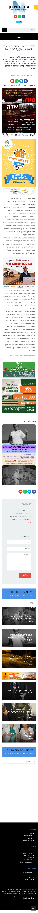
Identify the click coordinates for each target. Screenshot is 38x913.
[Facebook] (23, 16)
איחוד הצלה (28, 879)
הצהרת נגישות (27, 840)
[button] (36, 7)
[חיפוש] (4, 30)
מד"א (30, 877)
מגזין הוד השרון (27, 855)
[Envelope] (15, 16)
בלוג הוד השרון (27, 860)
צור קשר (29, 838)
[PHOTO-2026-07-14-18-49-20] (19, 272)
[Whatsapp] (19, 16)
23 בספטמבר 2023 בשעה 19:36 (22, 513)
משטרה (29, 875)
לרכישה (33, 68)
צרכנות (30, 857)
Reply (18, 510)
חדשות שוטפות (27, 853)
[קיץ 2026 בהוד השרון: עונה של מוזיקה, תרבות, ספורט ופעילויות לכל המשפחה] (19, 162)
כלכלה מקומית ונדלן (26, 862)
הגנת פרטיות (28, 836)
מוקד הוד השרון (27, 873)
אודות (30, 833)
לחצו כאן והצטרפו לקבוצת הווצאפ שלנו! (19, 85)
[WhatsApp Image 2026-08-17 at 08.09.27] (19, 395)
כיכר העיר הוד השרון (26, 851)
